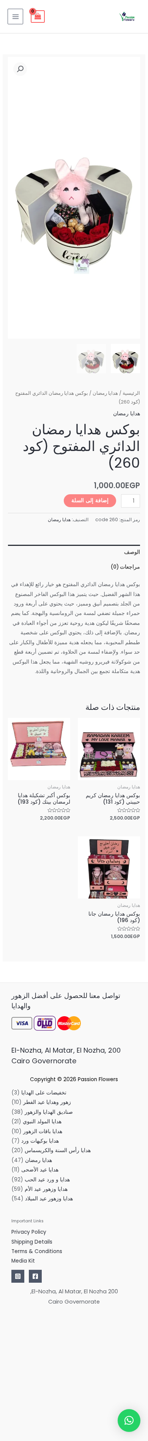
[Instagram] (17, 1276)
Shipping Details (31, 1242)
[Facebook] (35, 1276)
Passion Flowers (98, 1079)
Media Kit (23, 1260)
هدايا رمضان (105, 393)
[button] (20, 69)
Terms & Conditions (36, 1251)
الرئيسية (131, 393)
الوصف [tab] (132, 552)
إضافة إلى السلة (90, 500)
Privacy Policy (28, 1232)
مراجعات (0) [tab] (125, 567)
